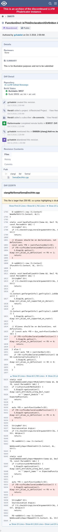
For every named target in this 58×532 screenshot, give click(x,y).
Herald (10, 110)
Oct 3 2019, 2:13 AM (15, 126)
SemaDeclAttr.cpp (20, 177)
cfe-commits (38, 117)
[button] (55, 3)
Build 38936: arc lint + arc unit (22, 94)
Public (27, 28)
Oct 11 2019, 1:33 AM (16, 143)
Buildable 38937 (16, 91)
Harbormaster (13, 123)
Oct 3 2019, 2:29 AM (15, 135)
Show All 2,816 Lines (34, 524)
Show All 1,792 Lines (36, 206)
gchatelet (18, 35)
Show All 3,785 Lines (35, 376)
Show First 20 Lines (17, 206)
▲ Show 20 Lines (17, 376)
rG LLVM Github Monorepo (16, 85)
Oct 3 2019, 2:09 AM (15, 105)
